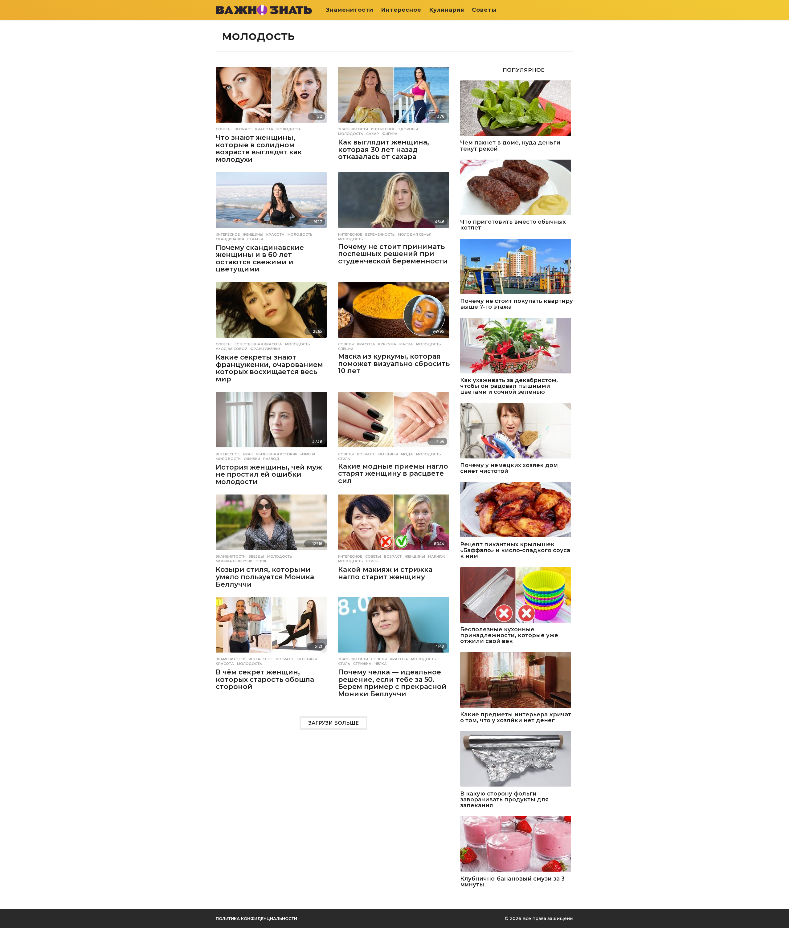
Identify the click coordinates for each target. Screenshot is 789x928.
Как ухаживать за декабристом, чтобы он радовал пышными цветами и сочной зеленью (509, 386)
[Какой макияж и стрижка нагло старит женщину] (394, 523)
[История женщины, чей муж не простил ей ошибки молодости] (272, 420)
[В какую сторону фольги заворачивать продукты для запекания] (516, 759)
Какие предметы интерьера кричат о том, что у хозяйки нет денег (515, 718)
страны (255, 239)
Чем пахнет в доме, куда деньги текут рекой (510, 146)
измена (308, 454)
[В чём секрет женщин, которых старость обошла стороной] (272, 625)
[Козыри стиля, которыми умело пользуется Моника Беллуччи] (272, 523)
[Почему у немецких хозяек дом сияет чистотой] (516, 431)
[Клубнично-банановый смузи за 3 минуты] (516, 844)
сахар (372, 134)
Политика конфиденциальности (256, 918)
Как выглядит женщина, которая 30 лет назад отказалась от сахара (383, 149)
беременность (380, 234)
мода (407, 454)
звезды (256, 556)
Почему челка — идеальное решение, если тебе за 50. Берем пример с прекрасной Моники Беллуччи (392, 683)
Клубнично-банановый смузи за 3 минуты (512, 882)
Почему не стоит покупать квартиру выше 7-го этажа (516, 304)
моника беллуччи (234, 561)
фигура (390, 134)
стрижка (362, 663)
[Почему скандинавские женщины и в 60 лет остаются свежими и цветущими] (272, 200)
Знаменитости (349, 9)
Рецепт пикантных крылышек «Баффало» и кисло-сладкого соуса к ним (515, 551)
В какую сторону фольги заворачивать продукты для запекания (504, 800)
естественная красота (258, 344)
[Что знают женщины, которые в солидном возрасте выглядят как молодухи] (272, 95)
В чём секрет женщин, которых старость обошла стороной (265, 679)
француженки (265, 349)
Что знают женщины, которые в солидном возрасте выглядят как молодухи (259, 148)
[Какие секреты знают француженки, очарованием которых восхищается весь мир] (272, 310)
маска (406, 344)
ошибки (252, 459)
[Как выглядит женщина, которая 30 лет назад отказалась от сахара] (394, 95)
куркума (387, 344)
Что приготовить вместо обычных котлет (513, 225)
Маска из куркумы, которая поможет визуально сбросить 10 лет (394, 363)
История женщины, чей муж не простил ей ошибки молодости (269, 474)
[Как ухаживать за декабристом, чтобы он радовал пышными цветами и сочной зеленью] (516, 346)
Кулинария (446, 9)
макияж (436, 556)
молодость (288, 129)
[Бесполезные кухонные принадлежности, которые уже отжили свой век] (516, 595)
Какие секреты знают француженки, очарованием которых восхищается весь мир (269, 368)
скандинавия (230, 239)
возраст (243, 129)
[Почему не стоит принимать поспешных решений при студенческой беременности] (394, 200)
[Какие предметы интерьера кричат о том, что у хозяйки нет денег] (516, 680)
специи (345, 349)
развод (271, 459)
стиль (344, 459)
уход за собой (231, 349)
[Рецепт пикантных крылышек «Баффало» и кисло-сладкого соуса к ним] (516, 510)
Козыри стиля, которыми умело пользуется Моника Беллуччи (265, 576)
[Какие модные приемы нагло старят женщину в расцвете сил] (394, 420)
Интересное (401, 9)
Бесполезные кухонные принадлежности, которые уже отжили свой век (509, 636)
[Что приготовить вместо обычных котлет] (516, 188)
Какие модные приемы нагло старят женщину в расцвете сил (393, 473)
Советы (484, 9)
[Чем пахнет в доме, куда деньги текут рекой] (516, 108)
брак (248, 454)
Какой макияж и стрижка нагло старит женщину (385, 573)
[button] (569, 10)
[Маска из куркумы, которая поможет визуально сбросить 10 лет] (394, 310)
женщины (253, 234)
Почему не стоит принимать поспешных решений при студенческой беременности (393, 253)
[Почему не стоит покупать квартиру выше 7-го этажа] (516, 267)
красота (264, 129)
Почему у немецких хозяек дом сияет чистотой (509, 468)
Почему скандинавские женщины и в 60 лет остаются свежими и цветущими (260, 258)
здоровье (408, 129)
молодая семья (414, 234)
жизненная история (276, 454)
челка (380, 663)
